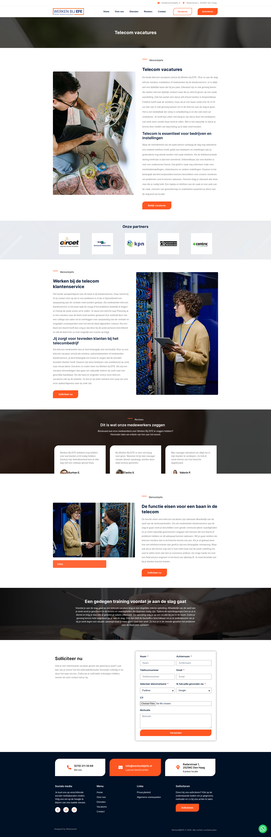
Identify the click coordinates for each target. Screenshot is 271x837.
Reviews (148, 11)
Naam (143, 656)
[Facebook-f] (57, 809)
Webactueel (71, 829)
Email (179, 670)
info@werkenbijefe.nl (138, 765)
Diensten (134, 11)
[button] (79, 564)
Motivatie (145, 710)
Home (106, 11)
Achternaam (183, 656)
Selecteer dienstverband (153, 683)
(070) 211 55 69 (83, 765)
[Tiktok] (66, 809)
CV (141, 697)
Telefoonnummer (149, 670)
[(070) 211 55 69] (69, 767)
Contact (162, 11)
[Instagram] (74, 809)
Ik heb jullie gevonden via (190, 683)
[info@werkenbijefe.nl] (120, 767)
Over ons (119, 11)
